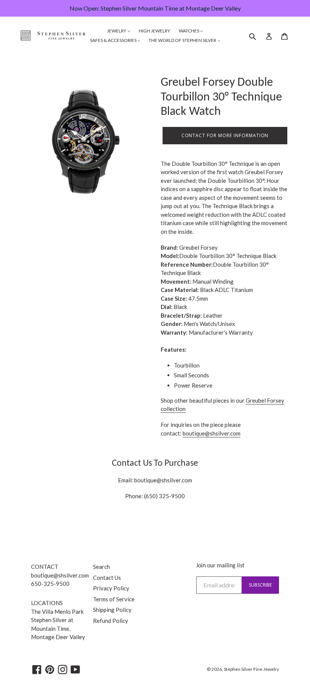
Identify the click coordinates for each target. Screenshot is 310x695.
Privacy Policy (111, 588)
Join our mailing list (220, 566)
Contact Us (107, 577)
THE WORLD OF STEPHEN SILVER (183, 40)
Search (101, 566)
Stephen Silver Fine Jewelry (251, 669)
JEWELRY (117, 31)
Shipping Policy (112, 609)
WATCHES (189, 31)
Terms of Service (114, 599)
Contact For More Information (225, 135)
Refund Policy (110, 620)
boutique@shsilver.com (163, 480)
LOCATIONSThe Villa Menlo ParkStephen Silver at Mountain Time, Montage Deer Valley (58, 619)
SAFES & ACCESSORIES (113, 40)
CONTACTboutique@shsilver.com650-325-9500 (60, 575)
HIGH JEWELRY (154, 31)
